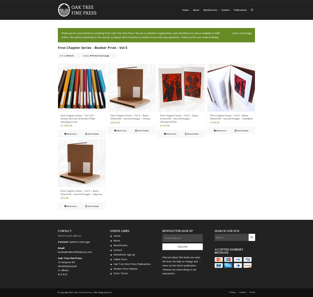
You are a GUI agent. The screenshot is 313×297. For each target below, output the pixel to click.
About (116, 240)
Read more (71, 134)
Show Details (93, 134)
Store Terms (120, 273)
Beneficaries (120, 245)
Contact (117, 250)
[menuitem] (185, 10)
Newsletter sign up (124, 254)
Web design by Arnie (103, 292)
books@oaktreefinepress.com (75, 252)
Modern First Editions (125, 268)
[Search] (252, 10)
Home (116, 235)
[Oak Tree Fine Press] (79, 10)
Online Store (120, 259)
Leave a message (242, 33)
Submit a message (79, 241)
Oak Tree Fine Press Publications (132, 264)
